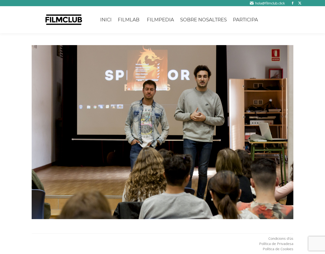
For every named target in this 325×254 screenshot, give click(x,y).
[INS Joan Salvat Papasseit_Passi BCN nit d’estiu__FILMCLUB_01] (162, 132)
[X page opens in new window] (300, 3)
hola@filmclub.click (270, 3)
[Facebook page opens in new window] (293, 3)
